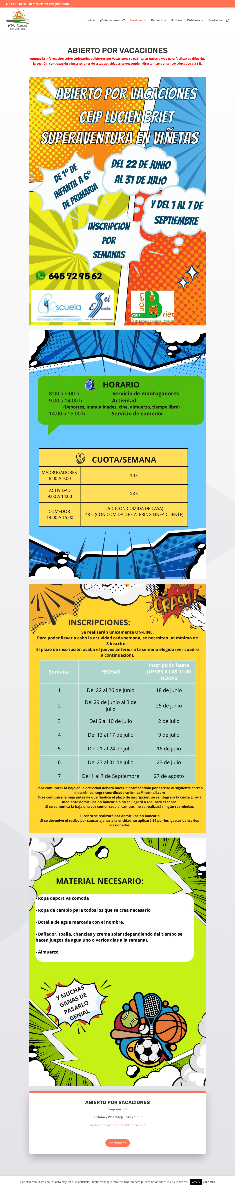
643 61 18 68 (17, 4)
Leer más (209, 1182)
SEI (125, 1109)
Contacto (215, 20)
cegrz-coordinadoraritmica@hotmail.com (117, 1125)
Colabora (193, 20)
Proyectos (158, 20)
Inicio (91, 20)
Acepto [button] (196, 1182)
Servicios (136, 20)
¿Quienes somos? (112, 20)
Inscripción (117, 1143)
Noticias (176, 20)
